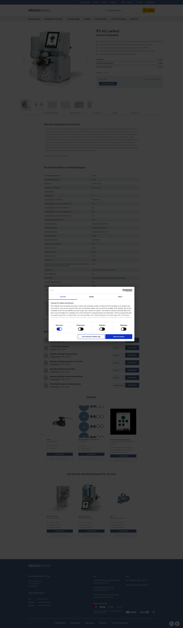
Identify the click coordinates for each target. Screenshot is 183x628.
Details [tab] (91, 297)
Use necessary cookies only (91, 336)
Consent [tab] (63, 297)
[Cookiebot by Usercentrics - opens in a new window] (124, 290)
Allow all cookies (118, 336)
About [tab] (120, 297)
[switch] (80, 329)
